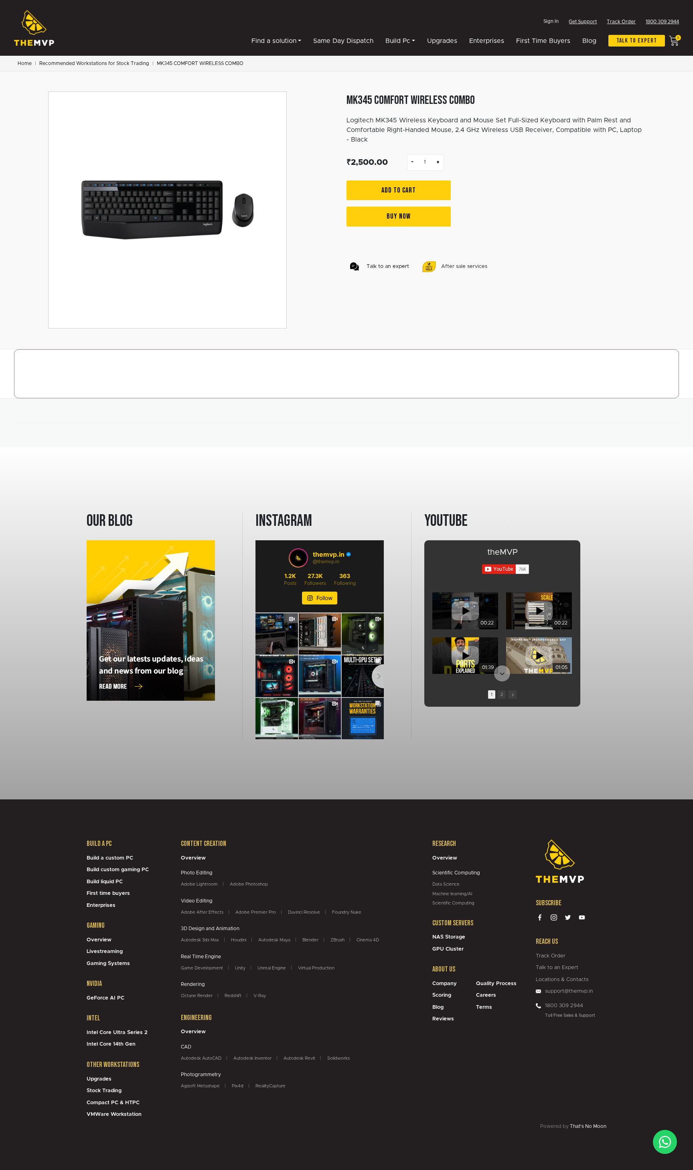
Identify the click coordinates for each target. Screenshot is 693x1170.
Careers (486, 995)
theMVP (502, 552)
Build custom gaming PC (118, 869)
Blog (589, 41)
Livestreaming (105, 951)
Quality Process (496, 983)
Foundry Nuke (346, 912)
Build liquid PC (105, 881)
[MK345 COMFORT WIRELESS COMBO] (167, 209)
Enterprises (486, 41)
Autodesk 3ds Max (200, 940)
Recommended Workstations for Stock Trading (94, 63)
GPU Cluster (448, 949)
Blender (310, 940)
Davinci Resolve (304, 912)
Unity (240, 968)
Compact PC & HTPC (113, 1102)
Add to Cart (398, 190)
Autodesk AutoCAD (201, 1058)
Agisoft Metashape (200, 1086)
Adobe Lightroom (199, 884)
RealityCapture (270, 1086)
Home (25, 63)
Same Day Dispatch (343, 41)
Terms (484, 1007)
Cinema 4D (368, 940)
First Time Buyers (543, 41)
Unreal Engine (271, 968)
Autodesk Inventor (252, 1058)
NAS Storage (448, 937)
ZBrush (337, 940)
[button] (502, 593)
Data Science (446, 884)
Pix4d (237, 1086)
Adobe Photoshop (249, 884)
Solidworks (338, 1058)
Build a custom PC (110, 858)
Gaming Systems (108, 963)
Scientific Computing (453, 903)
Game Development (202, 968)
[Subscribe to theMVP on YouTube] (505, 569)
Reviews (443, 1019)
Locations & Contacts (562, 979)
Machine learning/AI (452, 894)
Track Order (621, 21)
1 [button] (491, 694)
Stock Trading (104, 1090)
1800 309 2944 (662, 21)
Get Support (583, 21)
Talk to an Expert (557, 967)
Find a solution (273, 41)
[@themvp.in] (298, 558)
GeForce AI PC (105, 998)
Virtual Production (316, 968)
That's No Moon (588, 1126)
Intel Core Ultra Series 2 (117, 1032)
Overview (99, 940)
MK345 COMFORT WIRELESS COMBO (200, 63)
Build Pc (397, 41)
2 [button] (501, 694)
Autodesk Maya (274, 940)
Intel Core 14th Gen (111, 1044)
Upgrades (442, 41)
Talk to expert (636, 41)
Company (444, 983)
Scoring (441, 995)
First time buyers (108, 893)
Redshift (233, 996)
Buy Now (399, 216)
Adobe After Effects (202, 912)
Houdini (238, 940)
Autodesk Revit (299, 1058)
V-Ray (259, 996)
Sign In (551, 21)
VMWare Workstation (114, 1114)
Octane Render (197, 996)
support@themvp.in (569, 991)
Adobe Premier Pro (255, 912)
